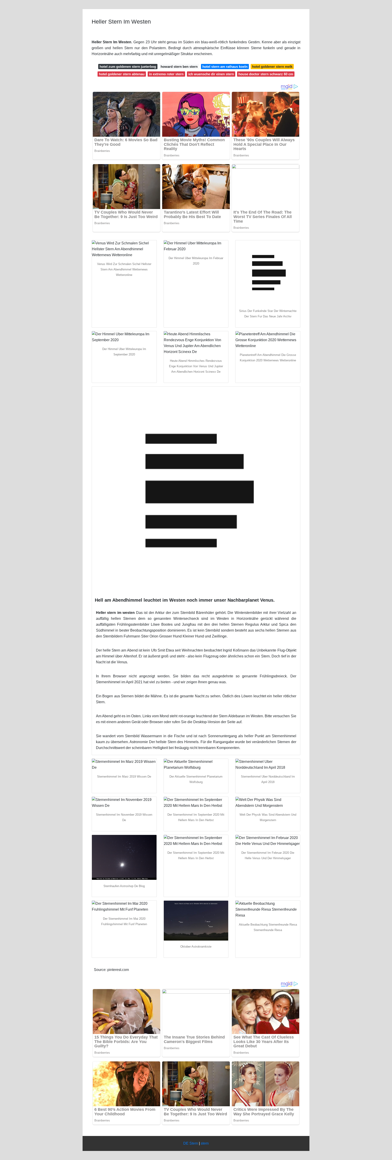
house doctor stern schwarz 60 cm (265, 74)
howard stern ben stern (179, 66)
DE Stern (190, 1143)
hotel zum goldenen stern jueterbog (128, 66)
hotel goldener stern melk (272, 66)
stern (205, 1143)
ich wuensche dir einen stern (211, 74)
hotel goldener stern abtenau (122, 74)
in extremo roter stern (166, 74)
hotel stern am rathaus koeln (224, 66)
